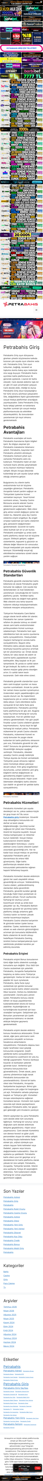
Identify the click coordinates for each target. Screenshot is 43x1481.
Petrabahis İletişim (13, 1424)
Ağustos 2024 (9, 1334)
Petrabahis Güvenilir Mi (10, 1394)
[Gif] (21, 129)
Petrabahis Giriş (10, 1201)
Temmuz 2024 (10, 1338)
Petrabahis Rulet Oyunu (14, 1209)
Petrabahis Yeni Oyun (32, 1418)
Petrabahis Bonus (11, 1244)
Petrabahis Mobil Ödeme (10, 1400)
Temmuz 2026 (10, 1307)
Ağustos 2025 (9, 1315)
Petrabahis (8, 1205)
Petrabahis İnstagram (30, 1424)
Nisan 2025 (8, 1318)
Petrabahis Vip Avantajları (10, 1412)
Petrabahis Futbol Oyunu (10, 1380)
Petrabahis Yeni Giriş (13, 1225)
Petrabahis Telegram (25, 1406)
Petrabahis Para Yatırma (26, 1400)
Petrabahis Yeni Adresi (13, 1229)
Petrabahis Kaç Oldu (12, 1236)
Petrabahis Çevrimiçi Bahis (11, 1421)
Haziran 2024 (9, 1342)
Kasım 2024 (8, 1322)
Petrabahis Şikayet (12, 1233)
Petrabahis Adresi (11, 1197)
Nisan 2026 (8, 1311)
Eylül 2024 (8, 1330)
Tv (4, 1287)
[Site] (21, 81)
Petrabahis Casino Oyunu (15, 1213)
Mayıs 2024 (8, 1346)
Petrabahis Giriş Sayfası (15, 1388)
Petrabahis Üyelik (11, 1240)
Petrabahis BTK (19, 1374)
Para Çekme (9, 1283)
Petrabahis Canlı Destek (10, 1377)
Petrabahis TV (7, 1409)
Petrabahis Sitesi (11, 1221)
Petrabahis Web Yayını (26, 1412)
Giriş (5, 1279)
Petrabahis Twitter (18, 1409)
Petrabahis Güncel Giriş (22, 1391)
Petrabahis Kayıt (23, 1394)
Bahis (5, 1272)
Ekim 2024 (8, 1326)
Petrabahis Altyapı (28, 1371)
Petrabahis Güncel (8, 1391)
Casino (6, 1275)
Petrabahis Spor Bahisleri (10, 1406)
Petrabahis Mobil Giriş (13, 1248)
